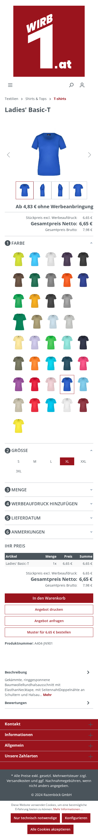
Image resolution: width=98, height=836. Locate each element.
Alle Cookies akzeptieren (50, 829)
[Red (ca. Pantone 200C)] (35, 384)
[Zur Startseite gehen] (49, 41)
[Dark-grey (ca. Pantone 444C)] (51, 280)
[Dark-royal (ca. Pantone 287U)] (83, 280)
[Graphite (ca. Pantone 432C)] (51, 301)
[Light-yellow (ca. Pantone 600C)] (18, 342)
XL (67, 461)
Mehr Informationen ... (68, 809)
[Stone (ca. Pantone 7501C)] (18, 405)
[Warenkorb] (90, 83)
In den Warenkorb (49, 598)
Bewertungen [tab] (16, 702)
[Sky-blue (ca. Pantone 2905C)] (83, 384)
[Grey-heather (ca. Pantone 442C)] (67, 301)
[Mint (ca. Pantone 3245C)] (67, 342)
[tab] (48, 683)
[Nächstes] (89, 155)
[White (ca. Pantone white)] (67, 405)
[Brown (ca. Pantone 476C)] (18, 280)
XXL (83, 461)
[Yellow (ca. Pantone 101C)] (18, 426)
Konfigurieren (76, 818)
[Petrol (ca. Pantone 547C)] (67, 363)
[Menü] (10, 85)
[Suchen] (71, 85)
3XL (18, 471)
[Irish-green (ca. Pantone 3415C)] (19, 321)
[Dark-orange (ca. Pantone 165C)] (67, 280)
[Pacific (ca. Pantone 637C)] (51, 363)
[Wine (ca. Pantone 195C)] (83, 405)
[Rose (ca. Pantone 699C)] (51, 384)
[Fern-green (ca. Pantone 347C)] (18, 301)
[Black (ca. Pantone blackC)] (83, 259)
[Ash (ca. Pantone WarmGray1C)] (51, 259)
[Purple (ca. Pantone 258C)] (18, 384)
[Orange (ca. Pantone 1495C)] (35, 363)
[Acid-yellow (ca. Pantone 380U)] (18, 259)
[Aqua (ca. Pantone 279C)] (35, 259)
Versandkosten (18, 780)
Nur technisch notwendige (35, 818)
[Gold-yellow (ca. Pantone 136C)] (35, 301)
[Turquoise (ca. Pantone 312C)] (51, 405)
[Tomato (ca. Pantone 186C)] (35, 405)
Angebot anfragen (49, 621)
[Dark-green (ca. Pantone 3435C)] (35, 280)
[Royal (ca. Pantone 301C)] (67, 384)
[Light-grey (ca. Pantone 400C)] (69, 321)
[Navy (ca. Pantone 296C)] (83, 342)
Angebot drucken (49, 609)
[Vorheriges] (8, 155)
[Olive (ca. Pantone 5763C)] (18, 363)
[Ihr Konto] (82, 85)
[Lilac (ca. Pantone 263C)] (35, 342)
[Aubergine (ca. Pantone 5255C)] (67, 259)
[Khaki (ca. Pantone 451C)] (37, 321)
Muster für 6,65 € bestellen (49, 632)
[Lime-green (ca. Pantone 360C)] (51, 342)
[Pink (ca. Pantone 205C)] (83, 363)
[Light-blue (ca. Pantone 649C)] (53, 321)
